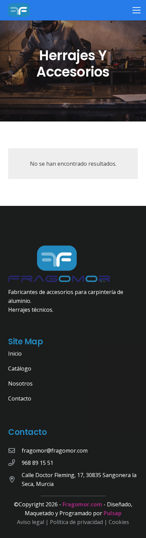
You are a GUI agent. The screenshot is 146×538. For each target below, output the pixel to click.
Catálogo (19, 368)
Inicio (15, 353)
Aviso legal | (33, 522)
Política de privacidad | (79, 522)
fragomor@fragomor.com (55, 450)
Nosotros (20, 383)
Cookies (119, 522)
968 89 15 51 (37, 463)
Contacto (19, 398)
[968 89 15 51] (15, 462)
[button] (136, 10)
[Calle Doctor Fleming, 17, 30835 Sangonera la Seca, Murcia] (15, 479)
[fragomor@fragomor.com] (15, 450)
